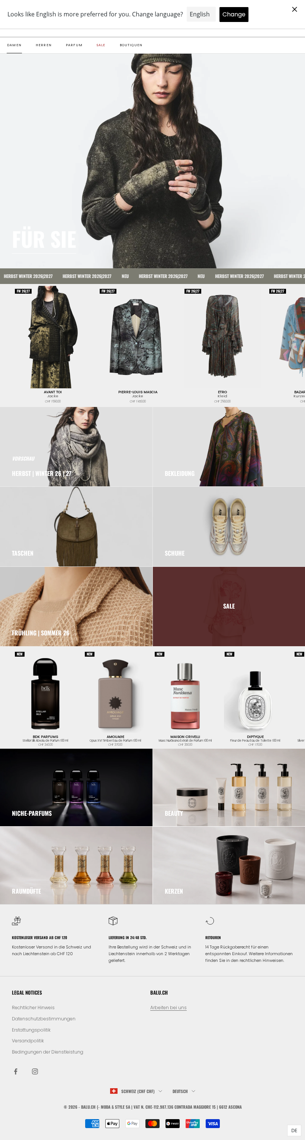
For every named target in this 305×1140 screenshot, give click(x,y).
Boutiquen (131, 45)
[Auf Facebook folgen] (15, 1071)
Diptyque (255, 737)
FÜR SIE (44, 238)
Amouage (115, 737)
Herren (44, 45)
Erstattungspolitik (31, 1030)
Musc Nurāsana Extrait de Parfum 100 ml (185, 741)
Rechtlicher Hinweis (33, 1007)
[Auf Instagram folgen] (35, 1071)
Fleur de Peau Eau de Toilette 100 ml (255, 741)
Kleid (222, 396)
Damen (14, 45)
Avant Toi (53, 392)
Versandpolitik (28, 1041)
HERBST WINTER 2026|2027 (68, 276)
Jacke (52, 396)
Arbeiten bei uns (168, 1007)
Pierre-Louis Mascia (137, 392)
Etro (222, 392)
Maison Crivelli (185, 737)
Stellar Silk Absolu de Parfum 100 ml (45, 741)
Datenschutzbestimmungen (44, 1019)
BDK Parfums (45, 737)
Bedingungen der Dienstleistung (47, 1052)
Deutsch (180, 1091)
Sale (101, 45)
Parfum (74, 45)
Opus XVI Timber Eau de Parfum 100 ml (115, 741)
